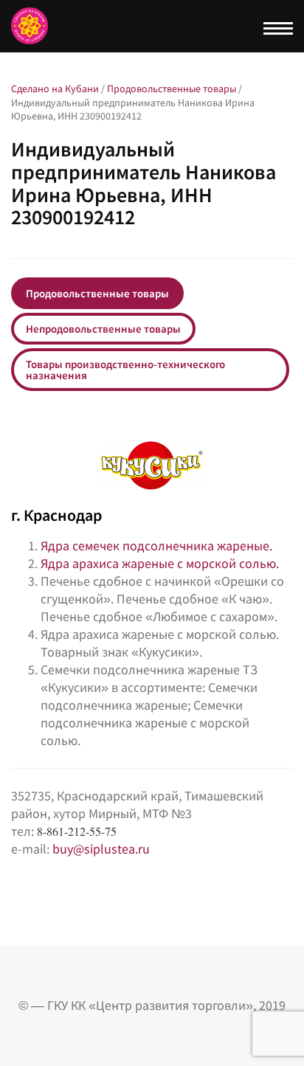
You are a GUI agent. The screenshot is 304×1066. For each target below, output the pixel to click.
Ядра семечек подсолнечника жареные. (158, 545)
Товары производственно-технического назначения (125, 369)
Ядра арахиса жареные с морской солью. (161, 563)
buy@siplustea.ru (101, 848)
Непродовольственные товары (103, 329)
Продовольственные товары (97, 293)
